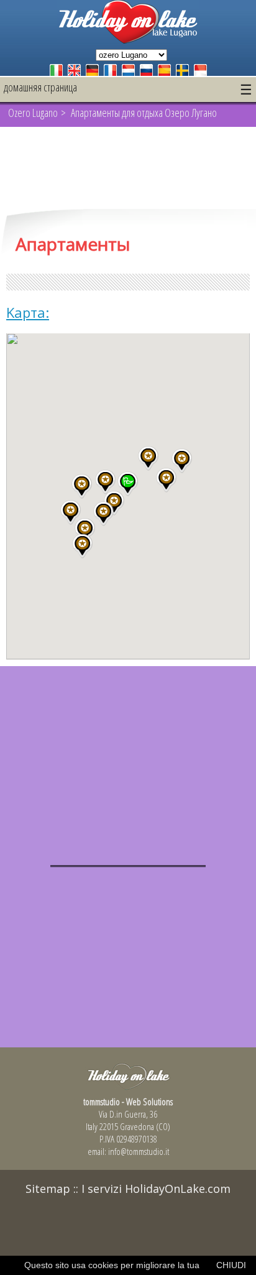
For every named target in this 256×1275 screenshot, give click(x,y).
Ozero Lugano (33, 112)
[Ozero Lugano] (128, 40)
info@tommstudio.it (138, 1151)
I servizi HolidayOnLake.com (156, 1188)
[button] (105, 482)
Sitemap (47, 1188)
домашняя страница (40, 87)
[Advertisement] (128, 169)
